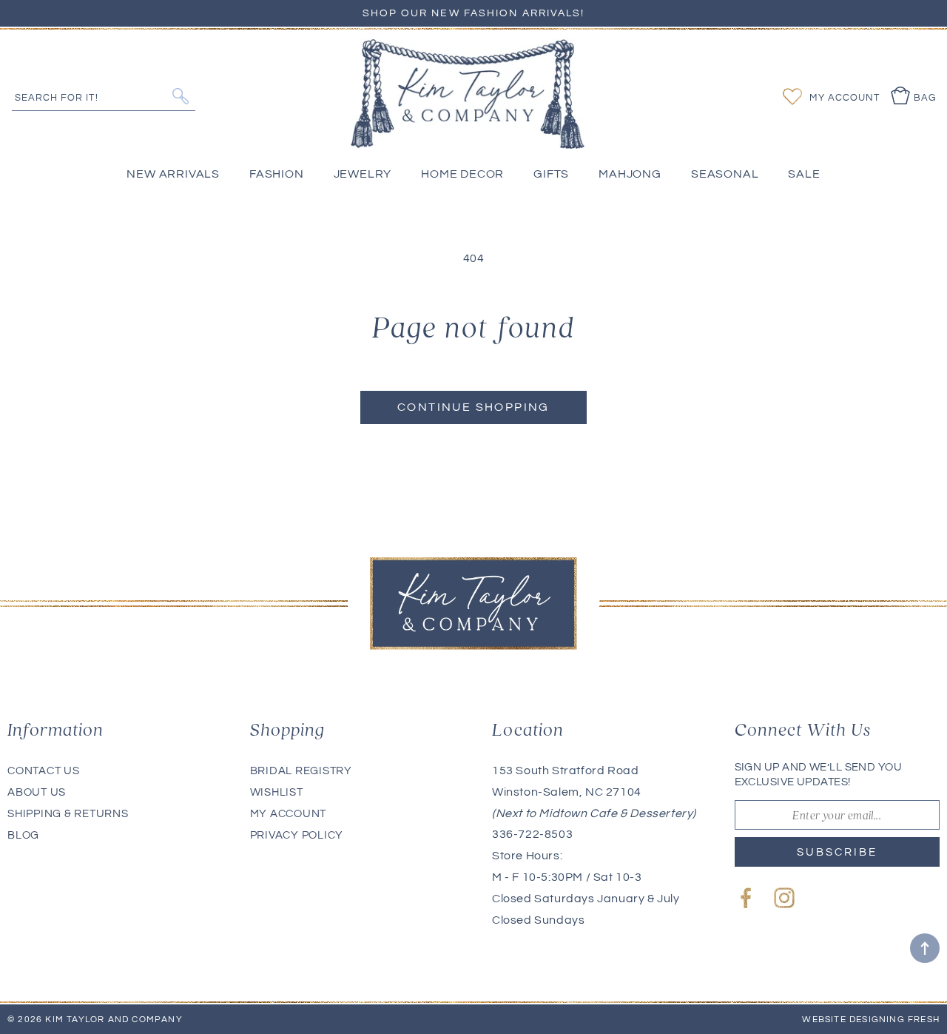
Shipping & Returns (68, 813)
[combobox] (103, 96)
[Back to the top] (925, 948)
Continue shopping (473, 407)
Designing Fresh (894, 1019)
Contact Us (43, 770)
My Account (288, 813)
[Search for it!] (180, 96)
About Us (36, 792)
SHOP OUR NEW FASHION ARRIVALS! (474, 13)
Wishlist (276, 792)
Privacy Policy (297, 835)
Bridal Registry (301, 770)
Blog (23, 835)
